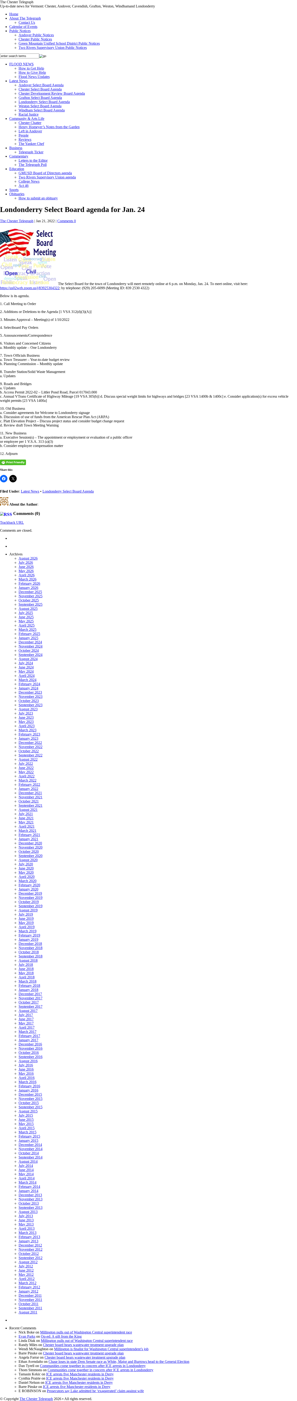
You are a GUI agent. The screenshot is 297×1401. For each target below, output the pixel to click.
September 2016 (30, 1057)
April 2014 (27, 1178)
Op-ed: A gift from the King (61, 1336)
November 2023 (30, 697)
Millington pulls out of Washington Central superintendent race (86, 1332)
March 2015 (27, 1132)
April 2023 (27, 726)
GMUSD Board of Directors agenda (45, 173)
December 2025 (30, 592)
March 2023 (27, 730)
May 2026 (26, 571)
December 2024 (30, 642)
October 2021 (29, 801)
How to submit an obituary (38, 198)
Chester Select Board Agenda (40, 89)
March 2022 (27, 780)
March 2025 (27, 630)
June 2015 (26, 1120)
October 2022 (29, 751)
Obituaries (16, 194)
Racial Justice (29, 114)
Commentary (18, 156)
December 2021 (30, 793)
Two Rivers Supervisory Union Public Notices (53, 48)
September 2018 (30, 956)
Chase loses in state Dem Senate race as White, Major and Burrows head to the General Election (118, 1362)
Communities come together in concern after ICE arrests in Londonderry (93, 1366)
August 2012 (28, 1262)
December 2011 (30, 1295)
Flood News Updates (34, 77)
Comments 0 (66, 221)
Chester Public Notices (35, 39)
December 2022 (30, 743)
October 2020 (29, 851)
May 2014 (26, 1174)
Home (13, 14)
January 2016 (28, 1090)
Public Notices (20, 31)
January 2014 (28, 1191)
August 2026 (28, 558)
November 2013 (30, 1199)
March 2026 (27, 579)
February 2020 (29, 885)
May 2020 (26, 872)
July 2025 (26, 613)
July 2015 (26, 1115)
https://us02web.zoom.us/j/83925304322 (29, 288)
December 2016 (30, 1044)
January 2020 (28, 889)
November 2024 (30, 646)
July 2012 (26, 1266)
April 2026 (27, 575)
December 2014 (30, 1145)
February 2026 (29, 583)
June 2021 (26, 818)
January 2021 (28, 839)
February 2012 (29, 1287)
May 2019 (26, 923)
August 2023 (28, 709)
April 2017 (27, 1027)
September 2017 (30, 1006)
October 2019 (29, 902)
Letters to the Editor (33, 160)
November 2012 (30, 1249)
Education (16, 169)
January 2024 (28, 688)
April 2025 (27, 625)
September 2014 (30, 1157)
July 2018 (26, 965)
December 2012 (30, 1245)
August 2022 (28, 759)
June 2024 (26, 667)
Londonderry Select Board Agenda (44, 102)
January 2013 (28, 1241)
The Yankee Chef (31, 144)
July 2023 (26, 713)
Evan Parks (27, 1336)
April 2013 (27, 1228)
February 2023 (29, 734)
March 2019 (27, 931)
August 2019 (28, 910)
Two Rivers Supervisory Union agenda (47, 177)
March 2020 (27, 881)
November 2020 (30, 847)
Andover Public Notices (36, 35)
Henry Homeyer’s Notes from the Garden (49, 127)
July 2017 (26, 1015)
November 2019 (30, 898)
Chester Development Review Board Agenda (52, 93)
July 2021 (26, 814)
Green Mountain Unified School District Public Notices (59, 43)
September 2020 (30, 856)
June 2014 (26, 1170)
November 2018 (30, 948)
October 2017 (29, 1002)
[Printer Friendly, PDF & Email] (13, 462)
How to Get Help (31, 68)
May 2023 (26, 722)
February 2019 (29, 935)
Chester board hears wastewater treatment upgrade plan (83, 1345)
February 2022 (29, 784)
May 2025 (26, 621)
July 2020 (26, 864)
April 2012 (27, 1279)
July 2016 (26, 1065)
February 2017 (29, 1036)
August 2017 (28, 1011)
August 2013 (28, 1212)
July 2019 (26, 914)
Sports (14, 190)
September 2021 (30, 805)
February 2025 (29, 634)
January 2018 (28, 990)
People (24, 135)
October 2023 (29, 701)
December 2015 (30, 1094)
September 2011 (30, 1308)
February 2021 (29, 835)
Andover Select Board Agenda (41, 85)
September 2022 (30, 755)
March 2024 (27, 680)
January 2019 (28, 939)
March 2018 (27, 981)
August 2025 (28, 609)
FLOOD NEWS (21, 64)
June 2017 (26, 1019)
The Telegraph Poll (33, 165)
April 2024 (27, 676)
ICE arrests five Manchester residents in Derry (80, 1374)
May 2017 (26, 1023)
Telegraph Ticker (31, 152)
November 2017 (30, 998)
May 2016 (26, 1073)
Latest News (18, 81)
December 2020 (30, 843)
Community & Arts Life (26, 119)
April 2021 (27, 826)
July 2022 (26, 764)
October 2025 (29, 600)
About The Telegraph (25, 18)
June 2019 (26, 919)
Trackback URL (12, 522)
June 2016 (26, 1069)
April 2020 (27, 877)
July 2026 (26, 562)
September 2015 (30, 1107)
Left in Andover (30, 131)
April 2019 (27, 927)
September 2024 (30, 655)
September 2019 (30, 906)
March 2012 (27, 1283)
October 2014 (29, 1153)
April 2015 (27, 1128)
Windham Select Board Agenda (42, 110)
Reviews (25, 139)
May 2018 (26, 973)
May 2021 (26, 822)
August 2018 (28, 960)
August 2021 (28, 810)
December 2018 (30, 944)
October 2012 (29, 1254)
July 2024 (26, 663)
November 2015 (30, 1099)
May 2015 (26, 1124)
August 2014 (28, 1161)
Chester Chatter (30, 123)
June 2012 (26, 1270)
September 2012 (30, 1258)
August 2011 (28, 1312)
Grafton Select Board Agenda (40, 98)
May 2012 (26, 1275)
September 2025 (30, 604)
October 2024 (29, 650)
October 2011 (29, 1304)
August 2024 (28, 659)
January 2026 (28, 588)
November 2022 (30, 747)
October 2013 (29, 1203)
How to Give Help (32, 72)
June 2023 (26, 717)
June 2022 (26, 768)
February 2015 (29, 1136)
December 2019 (30, 893)
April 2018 (27, 977)
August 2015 (28, 1111)
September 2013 (30, 1207)
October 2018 (29, 952)
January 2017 (28, 1040)
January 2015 (28, 1140)
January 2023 (28, 738)
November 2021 (30, 797)
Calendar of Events (23, 27)
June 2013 (26, 1220)
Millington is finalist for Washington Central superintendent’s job (101, 1349)
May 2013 (26, 1224)
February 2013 (29, 1237)
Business (15, 148)
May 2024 (26, 671)
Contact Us (27, 22)
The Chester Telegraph (16, 221)
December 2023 (30, 692)
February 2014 (29, 1187)
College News (29, 181)
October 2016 (29, 1053)
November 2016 (30, 1048)
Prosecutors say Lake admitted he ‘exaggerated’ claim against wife (95, 1391)
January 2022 (28, 789)
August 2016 (28, 1061)
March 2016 (27, 1082)
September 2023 (30, 705)
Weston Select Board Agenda (40, 106)
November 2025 (30, 596)
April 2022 (27, 776)
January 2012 (28, 1291)
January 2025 (28, 638)
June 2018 (26, 969)
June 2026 (26, 567)
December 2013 (30, 1195)
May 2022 (26, 772)
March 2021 (27, 831)
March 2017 (27, 1032)
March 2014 (27, 1182)
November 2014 (30, 1149)
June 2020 (26, 868)
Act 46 (24, 186)
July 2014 (26, 1166)
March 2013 (27, 1233)
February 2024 (29, 684)
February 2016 (29, 1086)
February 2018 (29, 986)
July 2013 (26, 1216)
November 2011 (30, 1300)
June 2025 (26, 617)
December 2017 (30, 994)
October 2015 (29, 1103)
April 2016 (27, 1078)
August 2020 (28, 860)
